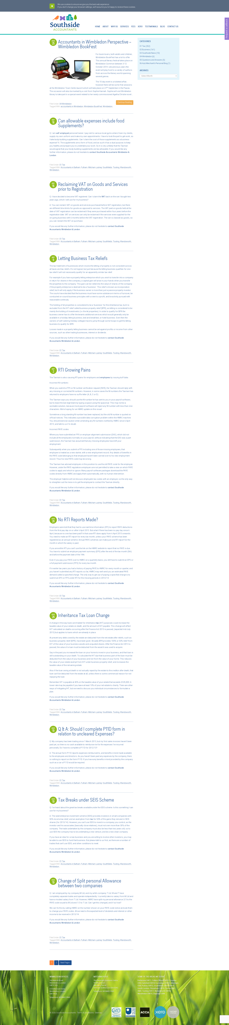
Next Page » (65, 963)
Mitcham (92, 167)
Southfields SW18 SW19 (164, 986)
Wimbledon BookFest (93, 106)
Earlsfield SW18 (148, 983)
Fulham (84, 167)
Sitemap (98, 1013)
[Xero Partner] (166, 1012)
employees (105, 377)
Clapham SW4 (159, 994)
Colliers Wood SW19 (160, 980)
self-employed (62, 133)
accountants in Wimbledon (72, 106)
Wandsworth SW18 (163, 991)
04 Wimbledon (66, 104)
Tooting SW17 (148, 991)
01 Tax (62, 165)
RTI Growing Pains (74, 370)
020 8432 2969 (64, 997)
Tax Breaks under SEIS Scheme (86, 800)
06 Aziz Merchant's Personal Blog (154, 63)
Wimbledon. (108, 106)
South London (143, 988)
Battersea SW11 (144, 980)
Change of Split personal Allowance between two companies (89, 883)
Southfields (107, 167)
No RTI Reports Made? (78, 520)
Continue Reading (125, 103)
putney (99, 167)
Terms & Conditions (85, 1013)
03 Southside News (148, 53)
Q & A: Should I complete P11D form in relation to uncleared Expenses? (91, 732)
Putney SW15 (147, 986)
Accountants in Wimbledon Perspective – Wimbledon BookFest (94, 44)
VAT (103, 197)
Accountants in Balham (70, 167)
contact (93, 152)
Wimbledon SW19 (145, 994)
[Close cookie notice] (52, 6)
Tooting (116, 167)
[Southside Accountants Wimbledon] (65, 29)
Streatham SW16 (157, 988)
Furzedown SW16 (163, 983)
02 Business (145, 50)
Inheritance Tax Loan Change (83, 615)
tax (97, 623)
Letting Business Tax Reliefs (82, 258)
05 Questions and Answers (151, 60)
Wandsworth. (125, 167)
